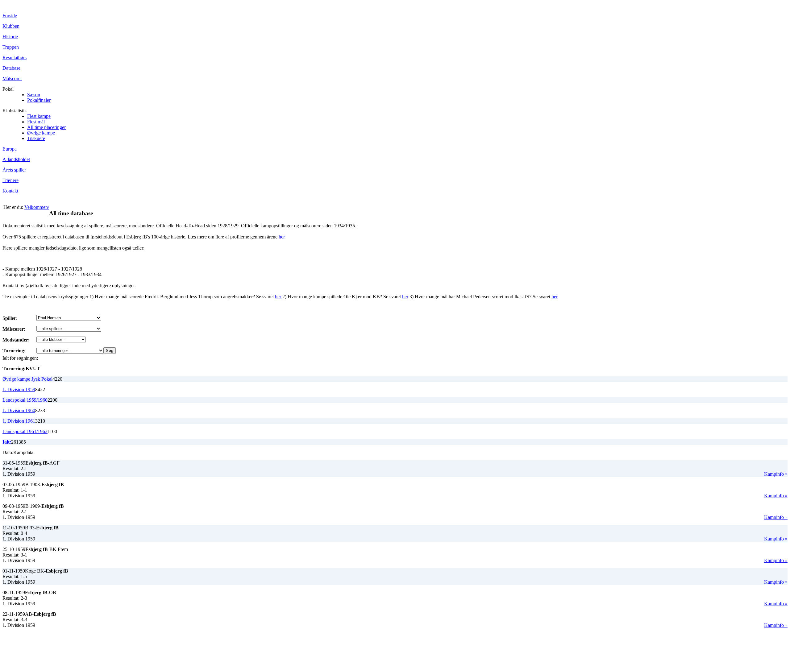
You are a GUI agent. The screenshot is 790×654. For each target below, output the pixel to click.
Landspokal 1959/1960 (25, 400)
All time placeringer (46, 127)
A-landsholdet (16, 159)
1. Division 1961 (18, 421)
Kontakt (10, 190)
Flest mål (36, 121)
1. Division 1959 (18, 389)
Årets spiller (14, 169)
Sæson (33, 94)
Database (11, 68)
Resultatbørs (14, 57)
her (282, 236)
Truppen (10, 47)
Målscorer (12, 78)
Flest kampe (39, 116)
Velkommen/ (36, 207)
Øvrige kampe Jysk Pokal (27, 379)
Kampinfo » (776, 474)
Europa (9, 148)
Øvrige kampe (41, 132)
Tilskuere (36, 138)
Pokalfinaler (39, 100)
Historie (10, 36)
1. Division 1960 (18, 410)
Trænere (10, 180)
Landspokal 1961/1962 (25, 431)
